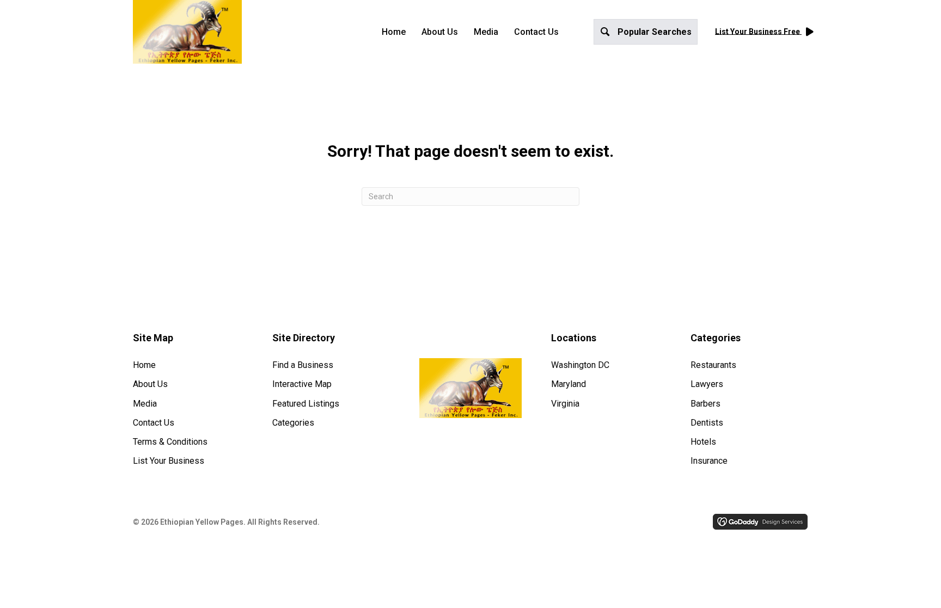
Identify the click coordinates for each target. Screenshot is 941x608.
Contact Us (536, 32)
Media (486, 32)
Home (394, 32)
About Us (439, 32)
